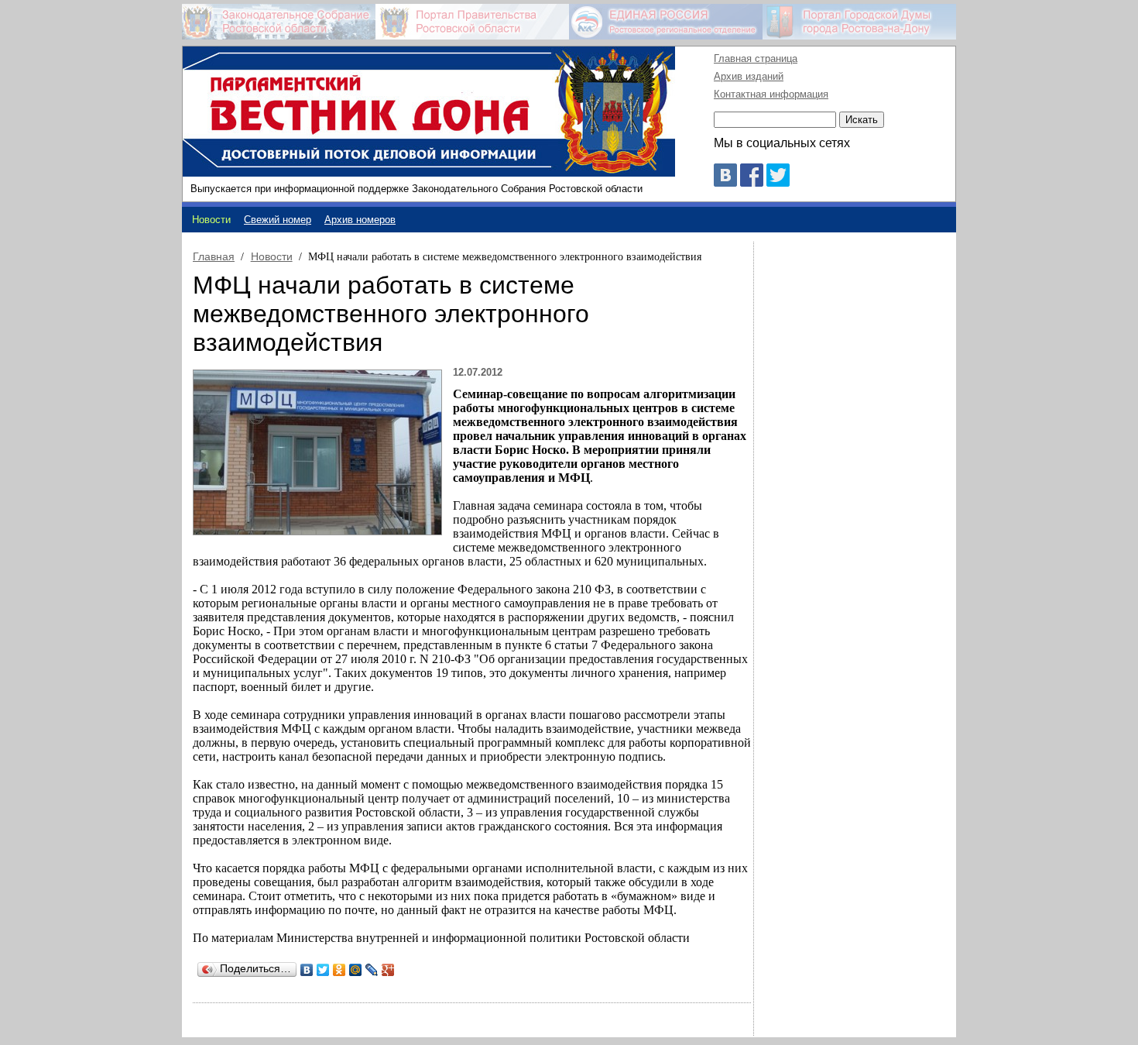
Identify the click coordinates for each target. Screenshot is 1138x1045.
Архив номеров (360, 219)
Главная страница (755, 58)
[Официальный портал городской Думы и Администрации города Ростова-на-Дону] (859, 22)
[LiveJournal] (372, 970)
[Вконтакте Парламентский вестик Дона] (725, 182)
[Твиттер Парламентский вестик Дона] (778, 182)
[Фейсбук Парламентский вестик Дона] (751, 182)
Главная (214, 256)
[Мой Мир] (356, 970)
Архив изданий (748, 76)
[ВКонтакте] (307, 970)
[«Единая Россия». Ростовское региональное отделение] (666, 22)
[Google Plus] (388, 970)
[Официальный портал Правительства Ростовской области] (472, 22)
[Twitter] (323, 970)
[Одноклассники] (339, 970)
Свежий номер (277, 219)
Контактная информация (771, 94)
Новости (272, 256)
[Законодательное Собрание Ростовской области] (278, 22)
